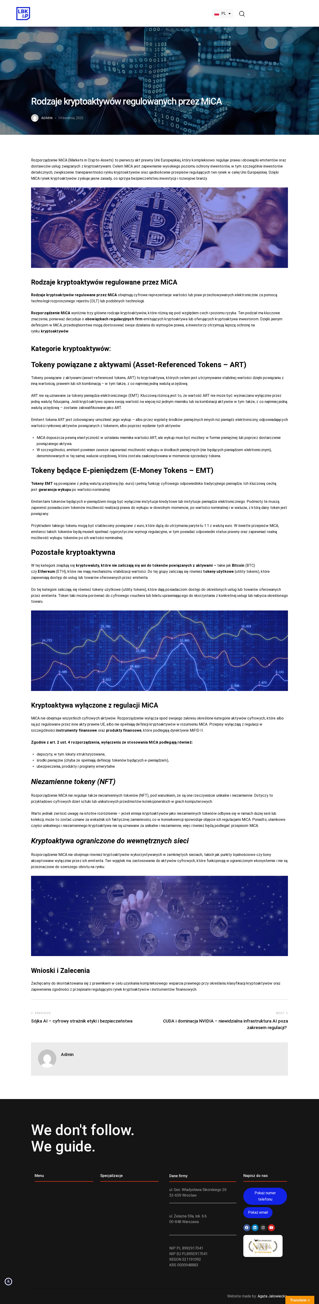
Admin (67, 1054)
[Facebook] (246, 1227)
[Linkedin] (255, 1227)
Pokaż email (258, 1212)
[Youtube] (271, 1227)
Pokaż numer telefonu (265, 1196)
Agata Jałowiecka (272, 1296)
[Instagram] (263, 1227)
